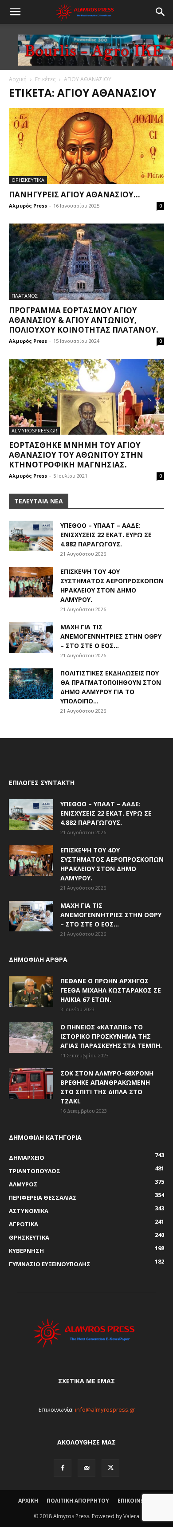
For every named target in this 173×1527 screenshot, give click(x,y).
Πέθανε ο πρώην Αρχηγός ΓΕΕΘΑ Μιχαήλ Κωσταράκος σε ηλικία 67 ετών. (110, 990)
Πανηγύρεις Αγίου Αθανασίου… (74, 194)
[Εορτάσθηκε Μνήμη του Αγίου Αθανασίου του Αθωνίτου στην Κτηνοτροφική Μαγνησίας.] (86, 397)
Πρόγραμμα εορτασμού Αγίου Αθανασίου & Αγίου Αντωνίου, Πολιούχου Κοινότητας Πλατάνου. (83, 320)
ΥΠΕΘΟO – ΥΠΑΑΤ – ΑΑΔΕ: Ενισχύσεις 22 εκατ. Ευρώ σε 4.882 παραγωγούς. (106, 534)
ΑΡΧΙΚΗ (28, 1500)
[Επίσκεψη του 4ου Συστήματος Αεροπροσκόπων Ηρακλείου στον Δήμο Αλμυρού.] (31, 582)
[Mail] (86, 1468)
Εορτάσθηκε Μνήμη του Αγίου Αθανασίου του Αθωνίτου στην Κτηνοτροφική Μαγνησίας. (76, 455)
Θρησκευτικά (28, 180)
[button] (15, 12)
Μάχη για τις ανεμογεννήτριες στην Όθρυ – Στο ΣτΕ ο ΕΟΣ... (110, 636)
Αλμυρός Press (28, 205)
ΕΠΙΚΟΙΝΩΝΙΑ (136, 1500)
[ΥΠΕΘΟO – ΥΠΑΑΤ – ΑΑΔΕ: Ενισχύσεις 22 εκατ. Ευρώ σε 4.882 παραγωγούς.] (31, 536)
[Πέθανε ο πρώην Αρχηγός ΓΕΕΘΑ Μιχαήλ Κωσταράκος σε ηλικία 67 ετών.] (31, 991)
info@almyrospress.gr (105, 1409)
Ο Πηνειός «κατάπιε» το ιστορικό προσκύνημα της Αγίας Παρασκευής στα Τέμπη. (111, 1036)
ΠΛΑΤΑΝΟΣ (25, 295)
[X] (110, 1468)
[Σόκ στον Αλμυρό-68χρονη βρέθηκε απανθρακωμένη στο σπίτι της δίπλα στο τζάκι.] (31, 1083)
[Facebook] (62, 1468)
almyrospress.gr (34, 430)
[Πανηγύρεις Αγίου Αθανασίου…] (86, 146)
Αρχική (18, 79)
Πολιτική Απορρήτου (78, 1500)
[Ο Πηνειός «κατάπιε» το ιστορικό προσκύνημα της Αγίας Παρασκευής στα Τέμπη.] (31, 1037)
